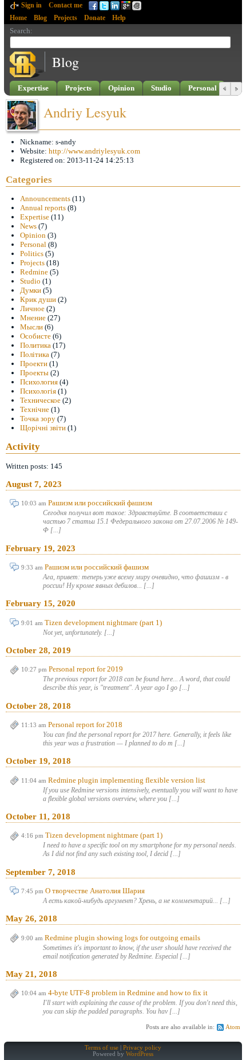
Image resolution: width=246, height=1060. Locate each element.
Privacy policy (142, 1048)
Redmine (34, 272)
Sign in (31, 5)
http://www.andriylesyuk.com (94, 151)
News (28, 226)
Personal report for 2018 (85, 724)
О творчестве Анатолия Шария (95, 890)
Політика (34, 354)
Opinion (121, 88)
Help (119, 18)
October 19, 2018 (38, 760)
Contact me (65, 5)
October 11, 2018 (38, 816)
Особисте (35, 336)
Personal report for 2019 (86, 669)
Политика (35, 345)
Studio (161, 88)
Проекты (34, 372)
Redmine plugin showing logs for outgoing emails (122, 937)
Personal (202, 88)
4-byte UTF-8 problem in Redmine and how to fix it (128, 992)
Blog (40, 18)
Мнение (33, 317)
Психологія (38, 391)
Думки (30, 290)
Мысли (31, 327)
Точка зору (37, 418)
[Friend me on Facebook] (93, 5)
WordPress (139, 1054)
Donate (94, 18)
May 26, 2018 (31, 918)
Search (20, 30)
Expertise (33, 88)
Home (18, 18)
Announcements (45, 198)
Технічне (34, 409)
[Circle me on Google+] (136, 5)
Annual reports (43, 207)
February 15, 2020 (41, 603)
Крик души (38, 299)
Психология (39, 382)
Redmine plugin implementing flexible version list (126, 780)
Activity (23, 446)
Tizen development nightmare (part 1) (103, 622)
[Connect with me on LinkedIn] (115, 5)
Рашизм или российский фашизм (100, 502)
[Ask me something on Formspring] (125, 5)
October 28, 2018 (38, 705)
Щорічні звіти (43, 427)
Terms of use (101, 1048)
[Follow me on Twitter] (104, 5)
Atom (232, 1027)
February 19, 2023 (41, 548)
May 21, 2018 (31, 974)
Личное (32, 308)
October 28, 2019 (38, 650)
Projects (65, 18)
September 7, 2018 (41, 872)
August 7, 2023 (34, 484)
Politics (31, 253)
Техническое (40, 400)
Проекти (33, 363)
